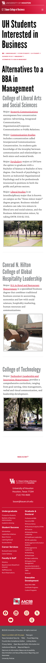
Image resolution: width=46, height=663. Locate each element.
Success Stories (7, 543)
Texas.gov (29, 635)
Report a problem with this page (13, 635)
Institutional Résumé (9, 647)
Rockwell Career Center (9, 551)
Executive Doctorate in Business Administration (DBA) (33, 568)
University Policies (8, 658)
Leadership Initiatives (9, 534)
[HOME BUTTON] (3, 53)
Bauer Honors (6, 537)
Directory (5, 562)
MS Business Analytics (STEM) (34, 527)
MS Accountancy (30, 524)
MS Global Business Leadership (31, 533)
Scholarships (6, 531)
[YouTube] (10, 620)
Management (19, 56)
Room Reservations (8, 573)
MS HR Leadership (31, 540)
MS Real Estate (29, 556)
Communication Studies (22, 134)
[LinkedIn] (16, 613)
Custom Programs (31, 590)
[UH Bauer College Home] (13, 9)
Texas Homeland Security (10, 638)
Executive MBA (29, 521)
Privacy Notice (7, 644)
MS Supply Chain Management (30, 562)
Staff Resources (7, 570)
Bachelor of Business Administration (8, 519)
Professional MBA (30, 518)
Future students (23, 53)
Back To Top (22, 457)
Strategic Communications (24, 111)
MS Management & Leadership (31, 549)
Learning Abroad (7, 540)
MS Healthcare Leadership (33, 537)
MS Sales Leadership (31, 558)
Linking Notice (31, 641)
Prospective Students (9, 515)
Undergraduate (11, 53)
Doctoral (27, 573)
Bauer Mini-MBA (30, 585)
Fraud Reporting (32, 638)
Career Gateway (7, 554)
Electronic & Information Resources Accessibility (18, 650)
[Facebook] (5, 613)
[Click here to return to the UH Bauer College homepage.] (23, 481)
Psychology (16, 161)
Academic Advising (8, 523)
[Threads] (31, 620)
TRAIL (23, 638)
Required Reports (24, 647)
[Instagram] (26, 613)
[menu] (42, 9)
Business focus (7, 56)
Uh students (35, 53)
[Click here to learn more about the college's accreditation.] (23, 601)
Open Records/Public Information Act (26, 644)
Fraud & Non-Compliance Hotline (13, 641)
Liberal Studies (18, 191)
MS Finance (28, 529)
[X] (37, 613)
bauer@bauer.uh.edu (23, 501)
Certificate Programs (31, 587)
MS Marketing (29, 553)
